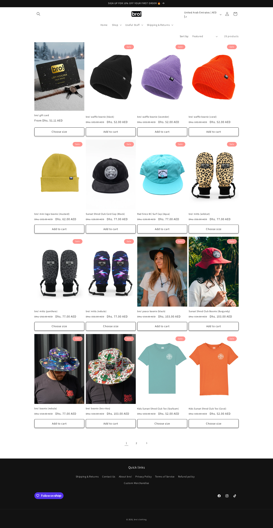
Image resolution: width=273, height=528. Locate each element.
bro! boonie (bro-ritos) (98, 408)
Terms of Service (165, 476)
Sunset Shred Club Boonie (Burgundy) (209, 311)
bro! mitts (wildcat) (199, 214)
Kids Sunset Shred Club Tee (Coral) (207, 408)
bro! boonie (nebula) (45, 408)
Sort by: (184, 36)
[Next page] (146, 443)
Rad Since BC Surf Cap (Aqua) (153, 214)
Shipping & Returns (87, 476)
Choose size (59, 131)
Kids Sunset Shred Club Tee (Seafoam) (158, 408)
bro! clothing (140, 519)
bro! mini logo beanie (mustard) (52, 214)
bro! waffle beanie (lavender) (153, 116)
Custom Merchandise (136, 483)
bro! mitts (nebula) (96, 311)
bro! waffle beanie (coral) (203, 116)
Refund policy (186, 476)
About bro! (125, 476)
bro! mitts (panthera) (46, 311)
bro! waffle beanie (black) (100, 116)
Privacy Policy (143, 476)
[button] (38, 14)
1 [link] (126, 443)
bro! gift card (41, 115)
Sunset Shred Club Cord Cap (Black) (105, 214)
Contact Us (108, 476)
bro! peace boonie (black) (151, 311)
